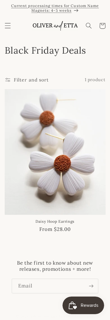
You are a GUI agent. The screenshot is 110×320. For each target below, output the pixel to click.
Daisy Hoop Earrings (55, 221)
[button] (7, 26)
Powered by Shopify (76, 316)
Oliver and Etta (44, 316)
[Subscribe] (91, 286)
